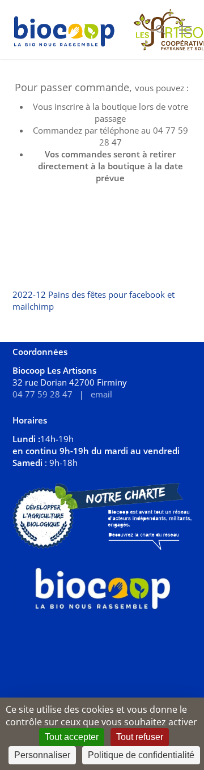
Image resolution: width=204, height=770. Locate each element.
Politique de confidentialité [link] (141, 755)
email (101, 394)
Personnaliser (42, 755)
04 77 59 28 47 (42, 394)
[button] (185, 29)
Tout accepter (72, 737)
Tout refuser (139, 737)
